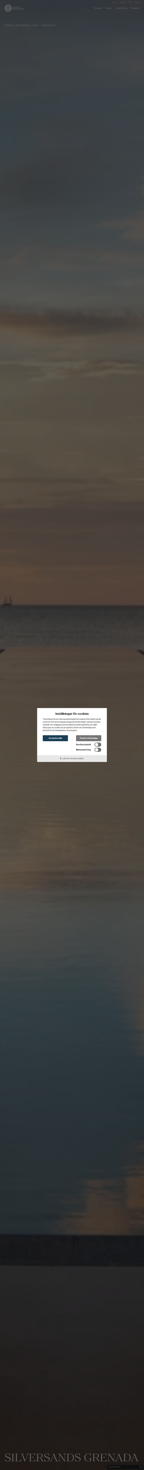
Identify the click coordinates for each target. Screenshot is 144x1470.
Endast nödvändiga (89, 738)
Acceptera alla (55, 738)
